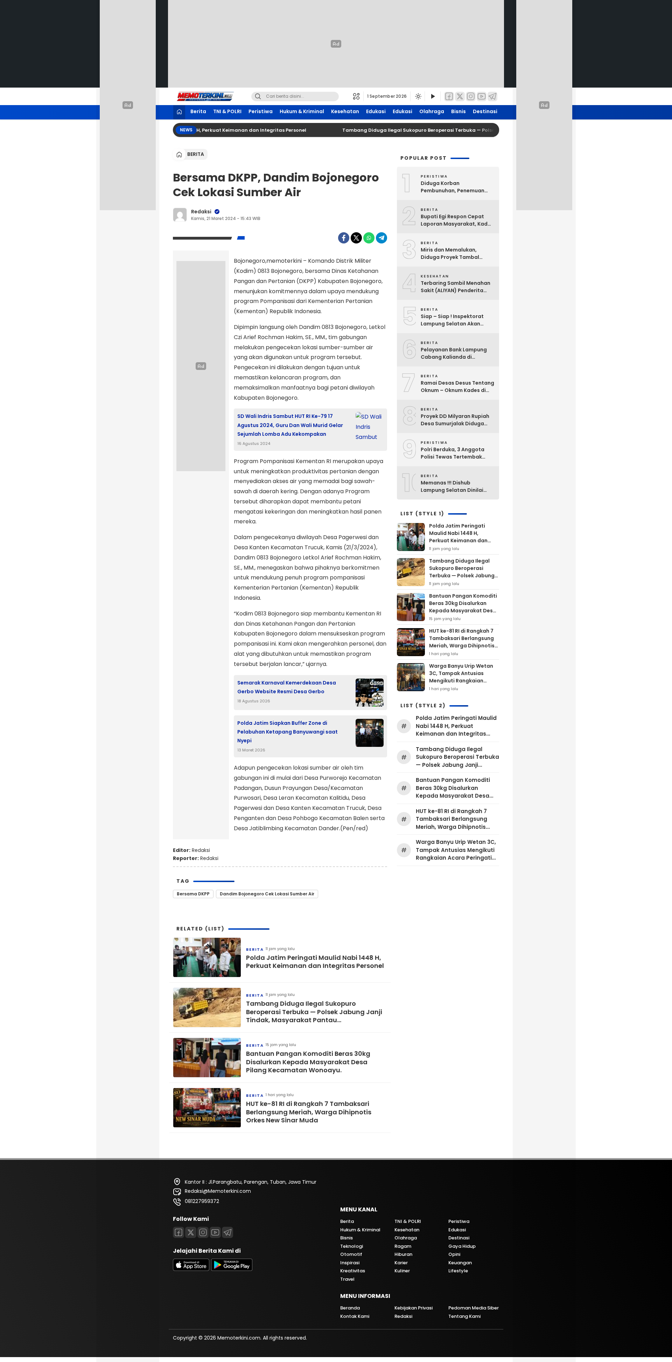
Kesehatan (345, 111)
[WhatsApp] (368, 237)
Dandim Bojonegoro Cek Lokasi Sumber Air (267, 894)
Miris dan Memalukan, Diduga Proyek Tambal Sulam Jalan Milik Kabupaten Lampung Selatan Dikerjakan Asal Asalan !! (451, 253)
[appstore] (191, 1269)
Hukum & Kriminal (302, 111)
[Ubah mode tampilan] (417, 96)
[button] (358, 96)
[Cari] (258, 96)
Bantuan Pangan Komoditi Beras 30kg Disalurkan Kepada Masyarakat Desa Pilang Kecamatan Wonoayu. (308, 1062)
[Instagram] (471, 96)
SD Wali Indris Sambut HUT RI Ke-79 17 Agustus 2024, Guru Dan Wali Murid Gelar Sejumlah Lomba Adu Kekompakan (290, 425)
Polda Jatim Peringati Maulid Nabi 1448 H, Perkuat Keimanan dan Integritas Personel (197, 130)
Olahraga (431, 111)
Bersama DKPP (193, 894)
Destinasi (485, 111)
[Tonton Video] (432, 96)
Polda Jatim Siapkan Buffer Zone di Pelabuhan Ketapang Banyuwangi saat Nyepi (287, 732)
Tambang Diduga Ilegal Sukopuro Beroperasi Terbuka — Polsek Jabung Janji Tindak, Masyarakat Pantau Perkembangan (487, 130)
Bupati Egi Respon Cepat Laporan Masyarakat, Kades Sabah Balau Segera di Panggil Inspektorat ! (457, 220)
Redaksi (201, 211)
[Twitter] (460, 96)
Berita (198, 111)
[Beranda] (179, 112)
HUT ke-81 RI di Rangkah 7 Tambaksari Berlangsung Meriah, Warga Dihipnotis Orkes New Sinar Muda (308, 1112)
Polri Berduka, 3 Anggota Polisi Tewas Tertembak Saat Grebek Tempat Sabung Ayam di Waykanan (456, 453)
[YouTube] (481, 96)
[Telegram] (492, 96)
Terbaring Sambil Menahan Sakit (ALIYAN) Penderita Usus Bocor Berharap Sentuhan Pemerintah (455, 287)
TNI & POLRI (227, 111)
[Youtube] (215, 1232)
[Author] (180, 214)
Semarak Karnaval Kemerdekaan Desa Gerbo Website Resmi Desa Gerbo (286, 687)
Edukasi (376, 111)
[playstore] (231, 1269)
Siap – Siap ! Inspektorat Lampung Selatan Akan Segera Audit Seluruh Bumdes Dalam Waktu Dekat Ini (457, 320)
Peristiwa (260, 111)
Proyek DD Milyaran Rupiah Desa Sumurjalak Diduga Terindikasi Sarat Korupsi (455, 420)
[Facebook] (449, 96)
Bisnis (458, 111)
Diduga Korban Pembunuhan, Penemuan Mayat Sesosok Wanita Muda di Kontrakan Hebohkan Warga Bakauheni (457, 187)
